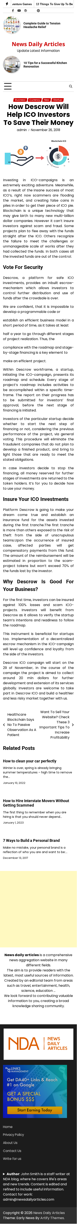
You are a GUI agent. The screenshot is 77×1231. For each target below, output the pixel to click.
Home (8, 1127)
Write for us (12, 1158)
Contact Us (12, 1151)
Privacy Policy (13, 1134)
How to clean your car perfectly (29, 761)
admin (22, 130)
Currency (35, 100)
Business (20, 100)
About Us (10, 1143)
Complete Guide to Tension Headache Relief (41, 25)
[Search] (70, 86)
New (46, 100)
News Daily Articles (38, 44)
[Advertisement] (38, 909)
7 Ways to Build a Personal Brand (31, 840)
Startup (57, 100)
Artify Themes (52, 1217)
